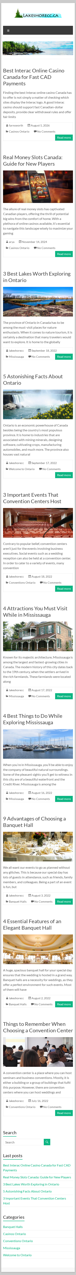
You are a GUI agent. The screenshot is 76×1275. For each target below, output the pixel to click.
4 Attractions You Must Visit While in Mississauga (35, 611)
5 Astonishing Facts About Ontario (27, 1191)
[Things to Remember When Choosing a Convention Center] (38, 1039)
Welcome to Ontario (22, 469)
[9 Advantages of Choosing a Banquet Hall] (38, 834)
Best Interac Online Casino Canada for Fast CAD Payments (33, 77)
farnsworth (16, 125)
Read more (64, 137)
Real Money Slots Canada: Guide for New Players (33, 160)
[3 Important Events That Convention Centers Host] (38, 510)
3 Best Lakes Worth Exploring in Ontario (31, 1184)
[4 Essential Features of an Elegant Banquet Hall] (38, 936)
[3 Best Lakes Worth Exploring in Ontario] (38, 289)
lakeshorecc (16, 350)
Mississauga (16, 356)
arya (11, 242)
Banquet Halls (18, 901)
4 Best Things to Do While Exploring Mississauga (32, 719)
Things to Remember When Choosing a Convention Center (38, 1027)
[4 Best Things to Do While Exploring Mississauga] (38, 731)
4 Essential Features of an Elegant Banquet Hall (32, 924)
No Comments (46, 131)
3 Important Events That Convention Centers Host (32, 497)
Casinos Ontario (19, 131)
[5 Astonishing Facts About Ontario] (38, 391)
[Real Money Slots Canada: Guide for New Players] (38, 172)
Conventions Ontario (22, 582)
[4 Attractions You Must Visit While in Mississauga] (38, 623)
